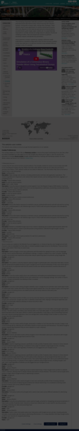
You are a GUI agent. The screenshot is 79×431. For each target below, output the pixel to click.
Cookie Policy (29, 158)
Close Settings (38, 424)
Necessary (8, 163)
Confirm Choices (50, 424)
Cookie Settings (26, 424)
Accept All (62, 424)
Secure (7, 242)
